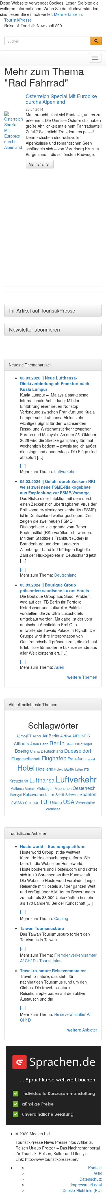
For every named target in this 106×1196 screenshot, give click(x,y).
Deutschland (65, 575)
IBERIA (69, 769)
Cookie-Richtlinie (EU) (82, 1190)
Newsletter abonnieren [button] (34, 329)
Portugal (16, 794)
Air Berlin (50, 736)
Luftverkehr (64, 471)
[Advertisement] (53, 227)
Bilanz (70, 744)
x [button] (82, 14)
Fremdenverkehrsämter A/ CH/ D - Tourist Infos (58, 957)
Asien (59, 667)
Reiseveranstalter (38, 794)
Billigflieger (83, 743)
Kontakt (95, 1167)
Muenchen (63, 788)
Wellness (53, 808)
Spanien (87, 794)
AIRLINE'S (81, 736)
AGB (98, 1173)
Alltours (21, 743)
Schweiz (71, 794)
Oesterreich (84, 788)
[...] (23, 466)
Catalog (61, 918)
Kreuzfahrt (18, 781)
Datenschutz (90, 1179)
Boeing (22, 751)
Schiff (59, 794)
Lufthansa (42, 780)
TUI (44, 802)
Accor (37, 736)
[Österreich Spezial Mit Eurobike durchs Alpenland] (13, 130)
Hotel (26, 767)
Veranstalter (85, 802)
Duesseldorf (77, 750)
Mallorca (17, 788)
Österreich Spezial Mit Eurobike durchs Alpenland (61, 98)
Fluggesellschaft (25, 759)
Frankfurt (76, 759)
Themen (82, 677)
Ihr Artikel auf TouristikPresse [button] (42, 310)
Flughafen (54, 758)
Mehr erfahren (67, 14)
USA (68, 802)
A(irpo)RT (24, 736)
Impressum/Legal (86, 1184)
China (35, 751)
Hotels (58, 769)
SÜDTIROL (31, 803)
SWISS (16, 802)
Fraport (90, 759)
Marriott (30, 788)
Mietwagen (44, 788)
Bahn (44, 743)
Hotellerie (44, 769)
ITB (86, 769)
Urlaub (56, 802)
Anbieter (82, 1030)
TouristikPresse (18, 20)
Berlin (56, 743)
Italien (79, 769)
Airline (65, 736)
